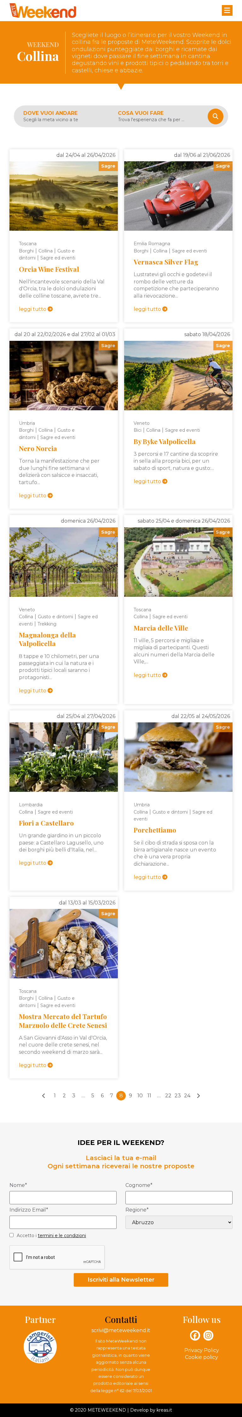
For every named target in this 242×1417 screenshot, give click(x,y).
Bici (137, 430)
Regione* (137, 1210)
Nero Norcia (38, 448)
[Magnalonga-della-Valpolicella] (63, 562)
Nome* (18, 1185)
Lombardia (31, 805)
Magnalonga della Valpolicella (47, 639)
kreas (162, 1410)
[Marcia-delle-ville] (178, 562)
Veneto (142, 423)
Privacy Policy (201, 1350)
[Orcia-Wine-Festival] (63, 196)
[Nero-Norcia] (63, 375)
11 (149, 1096)
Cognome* (139, 1185)
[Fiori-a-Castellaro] (63, 757)
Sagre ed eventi (57, 258)
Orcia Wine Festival (49, 268)
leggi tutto (33, 309)
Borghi (26, 251)
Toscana (28, 243)
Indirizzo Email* (28, 1210)
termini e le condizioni (62, 1235)
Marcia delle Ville (161, 627)
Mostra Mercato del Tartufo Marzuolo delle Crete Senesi (63, 1020)
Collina (45, 251)
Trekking (46, 624)
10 (140, 1096)
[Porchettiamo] (178, 757)
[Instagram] (208, 1335)
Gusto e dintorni (55, 617)
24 (187, 1096)
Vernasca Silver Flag (166, 261)
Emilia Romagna (152, 243)
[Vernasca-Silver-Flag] (178, 196)
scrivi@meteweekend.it (120, 1330)
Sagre (108, 166)
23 (178, 1096)
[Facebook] (195, 1335)
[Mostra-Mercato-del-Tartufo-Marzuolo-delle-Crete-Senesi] (63, 943)
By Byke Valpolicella (165, 441)
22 (168, 1096)
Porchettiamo (155, 829)
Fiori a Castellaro (46, 822)
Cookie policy (201, 1357)
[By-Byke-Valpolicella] (178, 375)
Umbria (27, 423)
